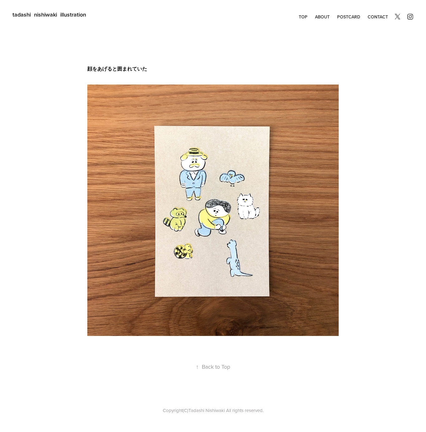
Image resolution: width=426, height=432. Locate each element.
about (322, 17)
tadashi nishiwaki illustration (49, 14)
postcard (348, 17)
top (303, 17)
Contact (378, 17)
